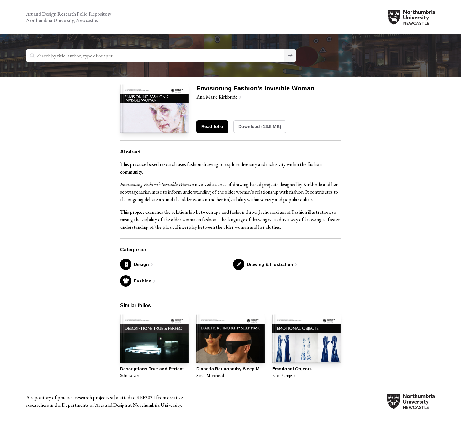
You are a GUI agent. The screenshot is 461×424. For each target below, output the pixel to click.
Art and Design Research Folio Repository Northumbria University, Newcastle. (68, 17)
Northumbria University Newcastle (411, 17)
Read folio (212, 126)
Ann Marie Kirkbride (216, 97)
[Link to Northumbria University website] (411, 405)
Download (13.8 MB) (259, 126)
